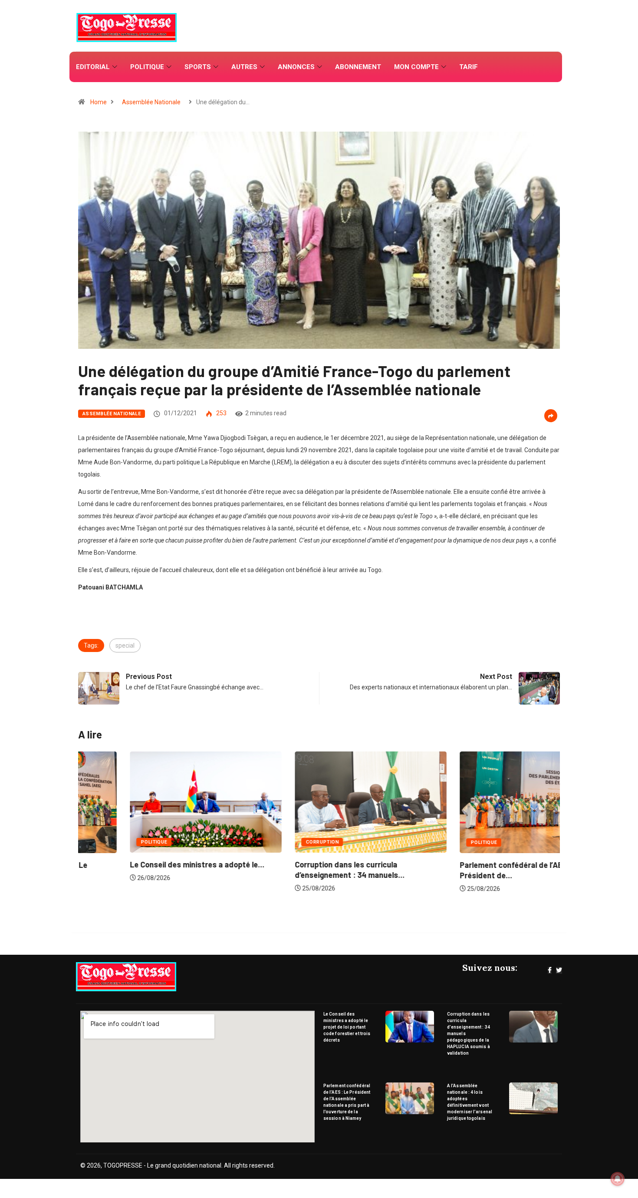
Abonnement (358, 67)
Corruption (270, 842)
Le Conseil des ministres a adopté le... (145, 864)
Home (98, 102)
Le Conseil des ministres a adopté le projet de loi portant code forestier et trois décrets (346, 1027)
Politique (147, 67)
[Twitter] (559, 970)
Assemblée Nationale (151, 102)
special (125, 645)
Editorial (93, 67)
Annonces (296, 67)
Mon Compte (416, 67)
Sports (197, 67)
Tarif (468, 67)
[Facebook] (550, 970)
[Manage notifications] (618, 1179)
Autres (244, 67)
